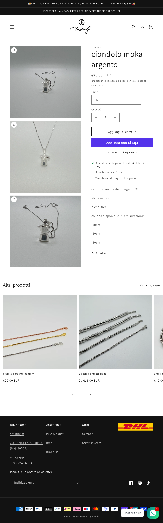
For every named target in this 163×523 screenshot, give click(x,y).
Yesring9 (76, 516)
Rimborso (52, 452)
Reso (49, 443)
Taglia (94, 92)
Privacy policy (54, 434)
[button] (12, 27)
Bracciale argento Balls (92, 373)
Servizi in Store (91, 443)
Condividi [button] (102, 253)
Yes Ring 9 (17, 434)
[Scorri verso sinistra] (72, 394)
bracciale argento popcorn (18, 373)
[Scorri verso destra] (90, 394)
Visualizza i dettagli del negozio (115, 178)
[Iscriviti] (77, 482)
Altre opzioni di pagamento (122, 152)
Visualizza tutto (150, 285)
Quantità (96, 109)
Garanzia (88, 434)
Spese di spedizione (121, 80)
